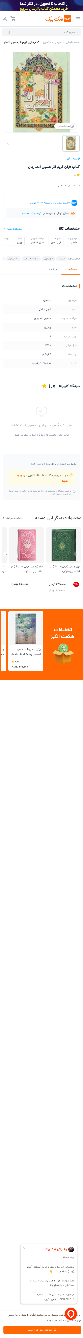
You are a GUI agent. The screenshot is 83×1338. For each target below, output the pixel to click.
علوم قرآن (48, 258)
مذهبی (62, 186)
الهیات (61, 258)
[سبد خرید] (12, 18)
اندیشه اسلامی (31, 258)
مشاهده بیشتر (14, 518)
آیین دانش (73, 158)
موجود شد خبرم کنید (40, 1330)
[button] (6, 553)
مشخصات (71, 270)
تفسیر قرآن (13, 258)
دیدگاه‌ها (53, 270)
